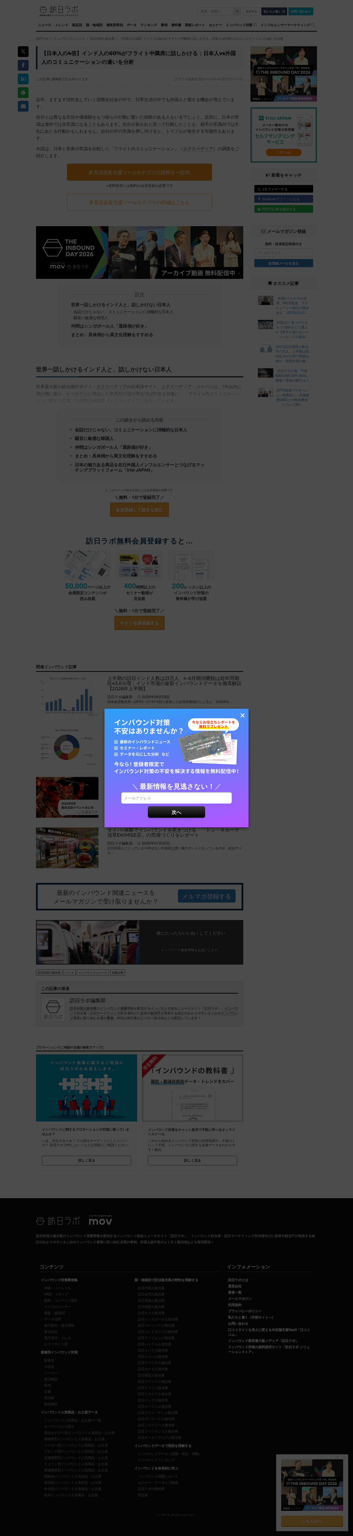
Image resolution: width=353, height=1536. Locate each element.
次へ (176, 811)
